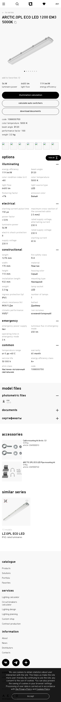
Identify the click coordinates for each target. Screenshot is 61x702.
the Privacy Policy (23, 689)
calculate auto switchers (31, 103)
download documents (30, 111)
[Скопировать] (15, 22)
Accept (30, 696)
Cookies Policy (43, 689)
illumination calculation (30, 95)
